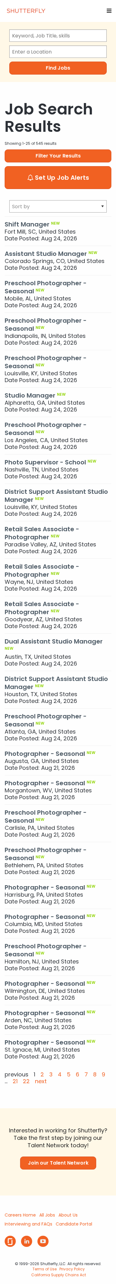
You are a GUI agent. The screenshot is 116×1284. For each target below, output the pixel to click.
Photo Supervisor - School (45, 462)
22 (26, 1081)
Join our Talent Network (58, 1162)
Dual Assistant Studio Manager (54, 641)
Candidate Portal (74, 1224)
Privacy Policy (72, 1269)
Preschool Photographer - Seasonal (46, 287)
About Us (68, 1215)
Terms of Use (44, 1269)
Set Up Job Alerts (61, 177)
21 (15, 1081)
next (41, 1081)
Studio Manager (30, 395)
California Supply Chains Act (58, 1275)
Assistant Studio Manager (46, 253)
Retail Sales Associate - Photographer (42, 533)
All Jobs (47, 1215)
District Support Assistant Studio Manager (56, 495)
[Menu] (109, 11)
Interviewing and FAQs (28, 1224)
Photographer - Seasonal (45, 753)
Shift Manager (27, 224)
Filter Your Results (58, 155)
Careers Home (20, 1215)
